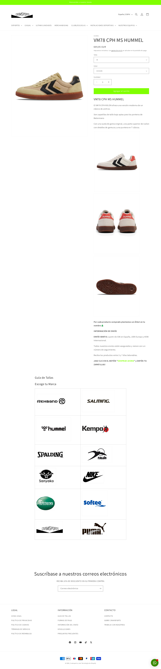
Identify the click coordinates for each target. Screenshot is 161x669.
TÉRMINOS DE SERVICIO (20, 629)
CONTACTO (108, 616)
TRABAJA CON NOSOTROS (114, 625)
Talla (95, 55)
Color (95, 66)
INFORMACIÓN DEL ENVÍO (68, 625)
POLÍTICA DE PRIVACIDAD (21, 620)
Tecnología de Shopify (89, 663)
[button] (16, 25)
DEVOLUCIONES (64, 629)
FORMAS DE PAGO (65, 620)
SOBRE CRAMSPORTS (112, 620)
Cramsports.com (75, 663)
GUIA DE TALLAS (64, 616)
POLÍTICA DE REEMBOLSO (21, 633)
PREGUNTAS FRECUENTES (68, 633)
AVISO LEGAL (16, 616)
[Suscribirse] (100, 588)
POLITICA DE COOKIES (20, 625)
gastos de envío (117, 50)
